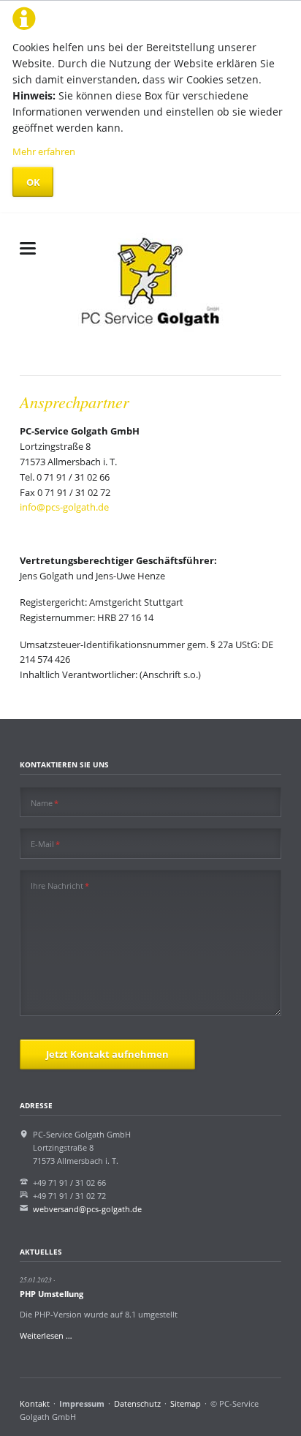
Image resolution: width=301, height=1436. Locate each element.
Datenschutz (137, 1403)
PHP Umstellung (51, 1293)
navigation (28, 248)
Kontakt (35, 1403)
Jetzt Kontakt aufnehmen (107, 1054)
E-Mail (45, 843)
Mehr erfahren (43, 151)
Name (44, 802)
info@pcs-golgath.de (64, 507)
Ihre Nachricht (60, 885)
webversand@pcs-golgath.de (87, 1208)
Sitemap (185, 1403)
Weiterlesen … (46, 1335)
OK (33, 182)
